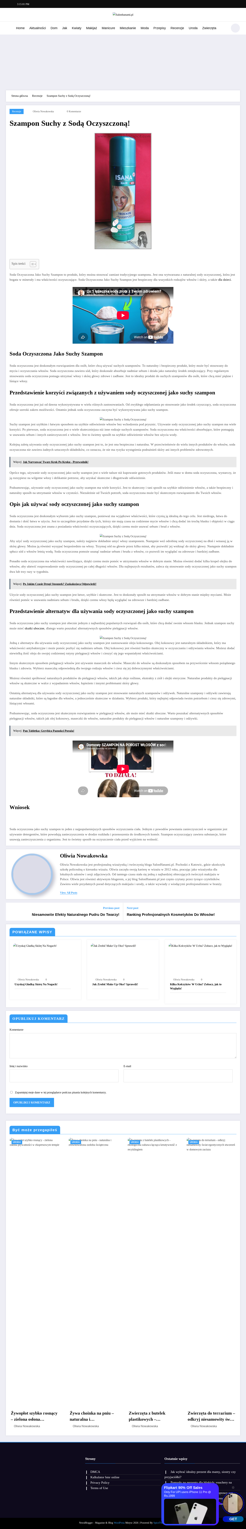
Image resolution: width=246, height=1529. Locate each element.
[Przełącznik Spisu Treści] (31, 264)
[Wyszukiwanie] (223, 28)
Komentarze (16, 1029)
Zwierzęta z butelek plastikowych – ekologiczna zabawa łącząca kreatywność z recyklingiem (149, 1416)
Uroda (193, 28)
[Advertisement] (123, 61)
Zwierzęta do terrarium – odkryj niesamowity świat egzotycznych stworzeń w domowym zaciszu (211, 1416)
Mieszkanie (128, 28)
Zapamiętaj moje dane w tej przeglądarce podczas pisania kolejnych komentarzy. (60, 1092)
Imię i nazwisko (19, 1066)
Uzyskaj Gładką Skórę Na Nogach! (36, 984)
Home (20, 28)
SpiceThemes (160, 1522)
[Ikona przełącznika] (8, 28)
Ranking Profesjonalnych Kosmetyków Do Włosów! (171, 915)
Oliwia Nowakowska (43, 111)
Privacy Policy (99, 1482)
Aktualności (37, 28)
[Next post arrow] (235, 912)
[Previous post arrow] (11, 912)
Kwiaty (76, 28)
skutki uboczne (34, 628)
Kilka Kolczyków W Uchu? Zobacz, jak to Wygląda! (196, 986)
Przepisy (159, 28)
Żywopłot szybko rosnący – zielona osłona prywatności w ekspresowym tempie (34, 1416)
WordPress (119, 1522)
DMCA (95, 1472)
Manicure (108, 28)
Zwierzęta (209, 28)
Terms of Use (99, 1488)
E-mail (127, 1066)
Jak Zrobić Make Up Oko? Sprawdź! (115, 984)
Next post (132, 908)
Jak (64, 28)
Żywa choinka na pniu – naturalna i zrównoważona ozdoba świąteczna (92, 1416)
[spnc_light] (235, 28)
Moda (145, 28)
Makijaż (91, 28)
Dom (54, 28)
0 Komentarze (74, 111)
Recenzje (177, 28)
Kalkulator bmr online (104, 1477)
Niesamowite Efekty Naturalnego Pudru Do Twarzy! (75, 915)
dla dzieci (224, 279)
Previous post (111, 908)
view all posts (68, 892)
